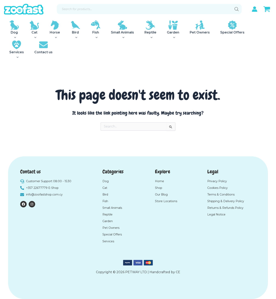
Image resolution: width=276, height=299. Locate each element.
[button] (14, 37)
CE (178, 272)
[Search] (237, 9)
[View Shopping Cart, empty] (266, 9)
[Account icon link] (254, 9)
